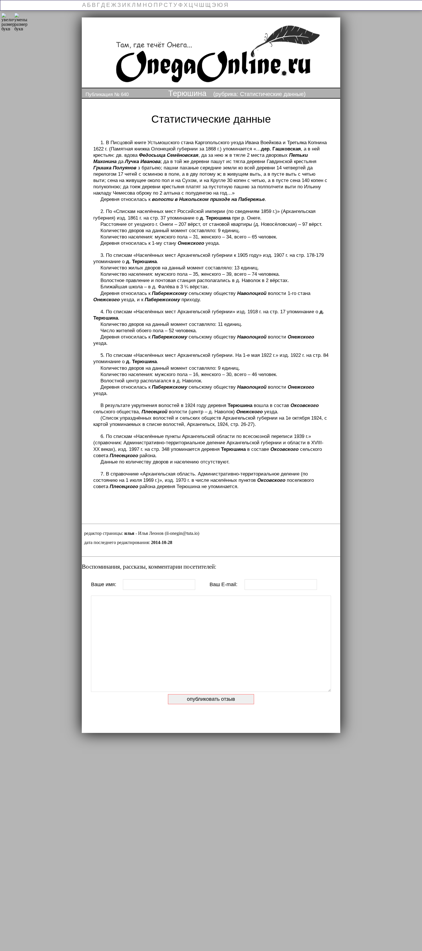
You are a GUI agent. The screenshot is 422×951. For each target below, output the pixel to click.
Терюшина (187, 93)
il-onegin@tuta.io (182, 533)
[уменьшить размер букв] (20, 22)
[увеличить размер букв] (7, 22)
